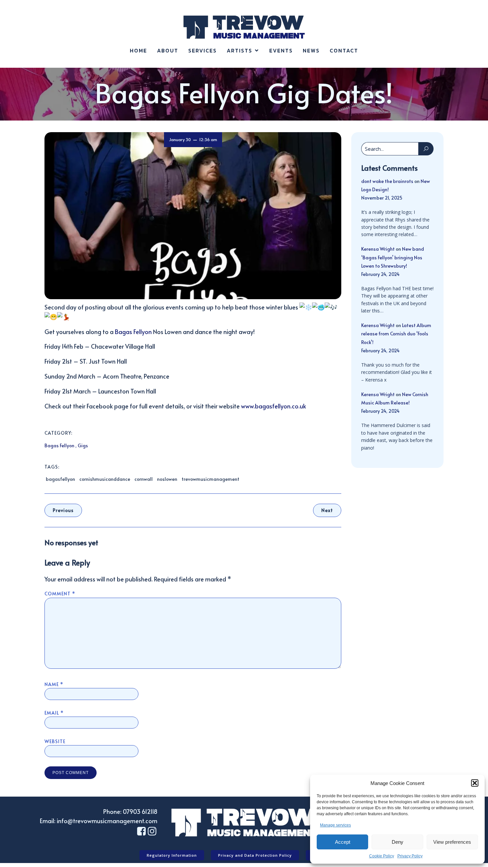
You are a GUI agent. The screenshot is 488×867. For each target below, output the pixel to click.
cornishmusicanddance (104, 479)
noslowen (167, 479)
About (167, 50)
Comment (59, 593)
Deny (397, 842)
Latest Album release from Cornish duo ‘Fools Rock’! (396, 333)
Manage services (335, 825)
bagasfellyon (60, 479)
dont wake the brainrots (387, 181)
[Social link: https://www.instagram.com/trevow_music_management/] (152, 831)
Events (281, 50)
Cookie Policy (381, 856)
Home (138, 50)
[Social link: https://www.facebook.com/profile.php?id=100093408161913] (141, 831)
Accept (342, 842)
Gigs (83, 445)
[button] (474, 783)
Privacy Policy (410, 856)
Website (54, 741)
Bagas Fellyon (133, 331)
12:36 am (208, 139)
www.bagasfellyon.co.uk (273, 406)
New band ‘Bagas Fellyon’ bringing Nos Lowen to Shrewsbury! (392, 257)
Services (202, 50)
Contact (344, 50)
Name (53, 684)
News (311, 50)
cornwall (143, 479)
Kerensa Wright (378, 249)
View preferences (452, 842)
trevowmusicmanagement (210, 479)
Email (54, 713)
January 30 (180, 139)
